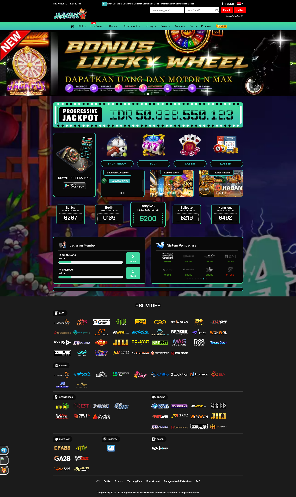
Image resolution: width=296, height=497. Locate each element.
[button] (291, 63)
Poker (164, 26)
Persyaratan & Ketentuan (178, 481)
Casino (113, 26)
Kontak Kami (153, 481)
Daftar (240, 9)
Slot (80, 26)
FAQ (198, 481)
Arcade (179, 26)
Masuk (227, 10)
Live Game (96, 26)
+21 (98, 481)
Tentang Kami (134, 481)
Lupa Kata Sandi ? (234, 16)
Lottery (149, 26)
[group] (221, 183)
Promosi (206, 26)
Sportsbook (130, 26)
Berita (193, 26)
